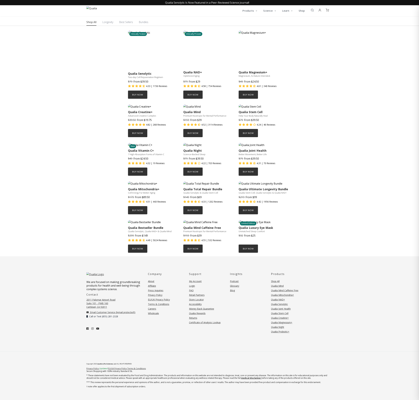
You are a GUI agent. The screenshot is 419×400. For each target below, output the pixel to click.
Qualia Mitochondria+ (282, 295)
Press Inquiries (155, 290)
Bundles (143, 22)
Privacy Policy (155, 295)
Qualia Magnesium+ (281, 322)
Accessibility (195, 304)
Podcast (234, 281)
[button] (312, 10)
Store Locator (196, 299)
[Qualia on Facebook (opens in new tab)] (87, 328)
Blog (232, 290)
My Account (195, 281)
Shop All (91, 22)
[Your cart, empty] (327, 10)
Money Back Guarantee (201, 308)
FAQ (191, 290)
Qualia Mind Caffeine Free (284, 290)
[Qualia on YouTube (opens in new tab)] (97, 328)
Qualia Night (277, 327)
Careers (152, 308)
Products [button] (248, 10)
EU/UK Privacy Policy (159, 299)
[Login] (319, 10)
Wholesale (153, 313)
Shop (302, 10)
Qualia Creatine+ (280, 317)
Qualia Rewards (197, 313)
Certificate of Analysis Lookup (205, 322)
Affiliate (152, 285)
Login (192, 285)
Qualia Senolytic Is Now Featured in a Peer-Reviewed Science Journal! (207, 2)
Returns (193, 317)
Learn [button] (286, 10)
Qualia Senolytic (279, 304)
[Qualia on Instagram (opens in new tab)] (92, 328)
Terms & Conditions (158, 304)
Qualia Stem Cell (279, 313)
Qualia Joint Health (281, 308)
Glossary (234, 285)
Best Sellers (126, 22)
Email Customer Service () (112, 312)
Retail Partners (197, 295)
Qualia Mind (277, 285)
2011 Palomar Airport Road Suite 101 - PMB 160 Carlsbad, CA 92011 (100, 303)
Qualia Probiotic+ (280, 331)
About (151, 281)
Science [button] (268, 10)
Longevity (107, 22)
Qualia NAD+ (278, 299)
